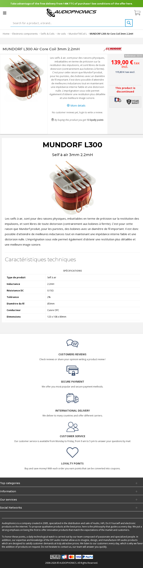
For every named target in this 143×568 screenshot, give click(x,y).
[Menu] (5, 13)
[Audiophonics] (71, 12)
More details (77, 105)
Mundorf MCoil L (78, 33)
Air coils (61, 33)
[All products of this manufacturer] (112, 49)
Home (6, 33)
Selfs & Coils (48, 33)
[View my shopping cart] (139, 13)
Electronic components (25, 33)
